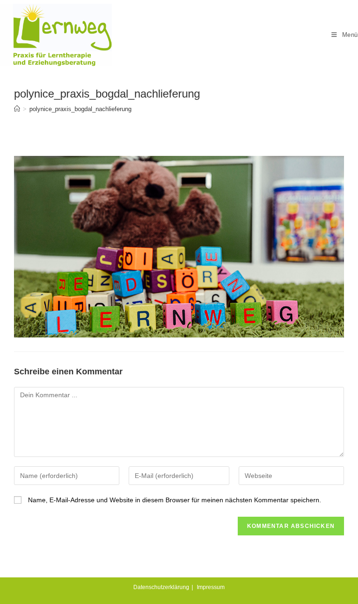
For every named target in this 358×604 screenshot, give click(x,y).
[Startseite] (17, 108)
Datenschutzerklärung (161, 587)
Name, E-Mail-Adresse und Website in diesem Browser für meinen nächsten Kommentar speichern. (174, 500)
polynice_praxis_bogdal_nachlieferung (80, 108)
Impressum (211, 587)
